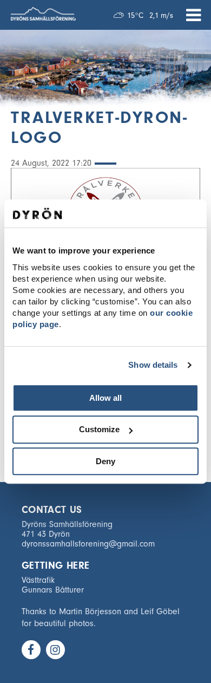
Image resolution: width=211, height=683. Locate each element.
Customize (99, 429)
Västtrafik (38, 580)
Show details (152, 364)
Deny (105, 461)
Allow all (105, 397)
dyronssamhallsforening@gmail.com (88, 544)
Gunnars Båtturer (53, 590)
